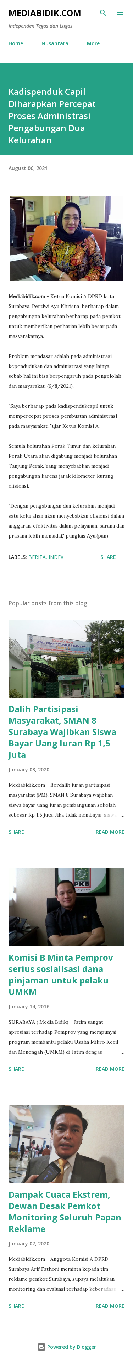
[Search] (103, 13)
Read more (110, 831)
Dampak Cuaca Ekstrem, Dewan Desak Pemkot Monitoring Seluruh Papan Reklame (65, 1211)
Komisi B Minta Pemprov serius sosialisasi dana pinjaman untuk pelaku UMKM (61, 974)
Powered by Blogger (71, 1346)
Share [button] (108, 557)
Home (16, 43)
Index (56, 557)
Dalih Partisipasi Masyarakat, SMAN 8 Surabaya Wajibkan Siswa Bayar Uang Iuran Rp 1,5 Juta (62, 731)
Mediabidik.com (45, 13)
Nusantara (54, 43)
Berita (37, 557)
